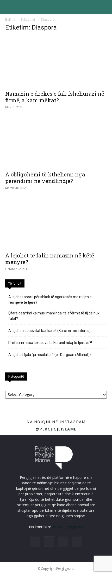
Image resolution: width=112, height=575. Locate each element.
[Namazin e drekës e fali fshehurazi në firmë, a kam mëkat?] (56, 62)
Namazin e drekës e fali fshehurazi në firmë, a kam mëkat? (54, 97)
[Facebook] (35, 542)
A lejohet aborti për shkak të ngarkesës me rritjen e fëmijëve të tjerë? (50, 299)
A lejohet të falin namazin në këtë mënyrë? (49, 259)
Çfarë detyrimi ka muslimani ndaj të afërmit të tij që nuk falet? (53, 316)
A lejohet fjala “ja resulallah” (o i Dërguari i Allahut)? (49, 355)
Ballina (10, 19)
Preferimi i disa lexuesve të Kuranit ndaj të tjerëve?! (50, 343)
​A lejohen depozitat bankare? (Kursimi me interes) (49, 331)
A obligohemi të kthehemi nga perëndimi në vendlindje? (45, 178)
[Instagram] (49, 541)
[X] (63, 542)
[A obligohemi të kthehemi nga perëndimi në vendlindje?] (56, 143)
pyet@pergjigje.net (67, 526)
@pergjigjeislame (56, 429)
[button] (9, 7)
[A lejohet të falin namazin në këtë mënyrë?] (56, 223)
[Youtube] (77, 542)
